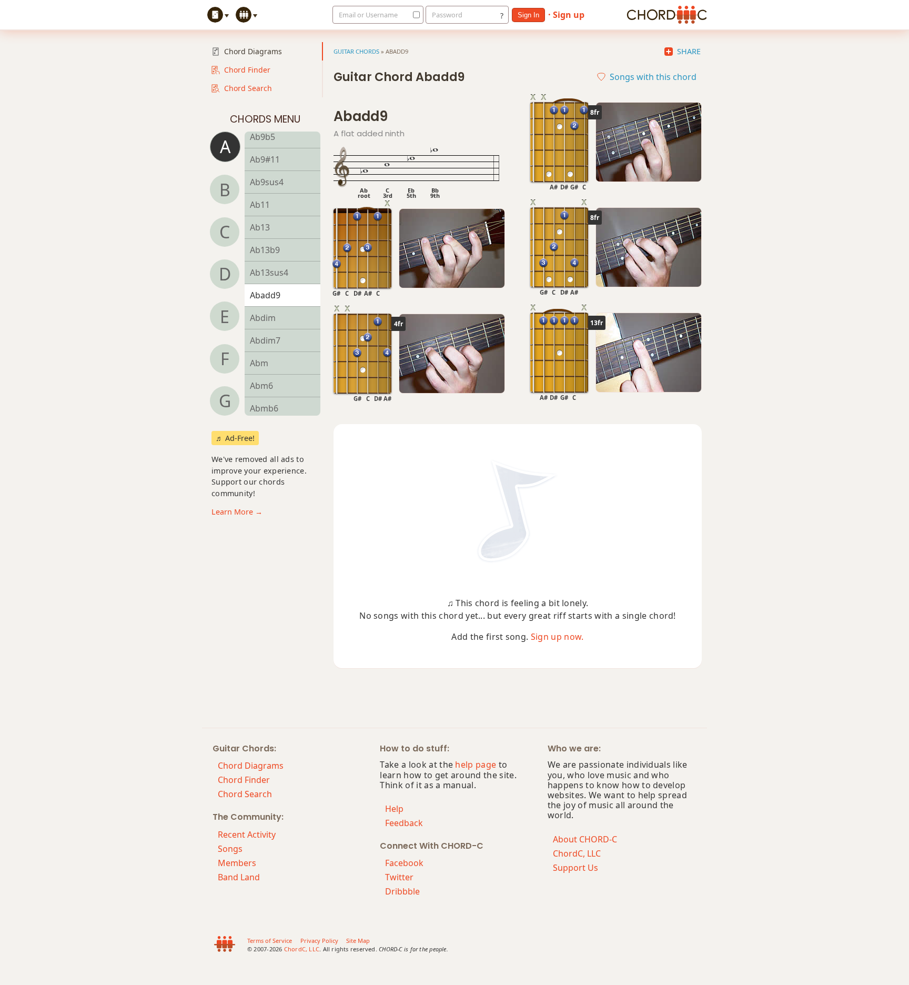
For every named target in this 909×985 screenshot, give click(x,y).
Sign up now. (557, 636)
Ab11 (260, 204)
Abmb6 (264, 408)
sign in (528, 15)
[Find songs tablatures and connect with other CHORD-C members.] (248, 15)
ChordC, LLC (577, 853)
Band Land (239, 877)
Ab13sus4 (269, 272)
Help (394, 809)
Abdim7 (265, 340)
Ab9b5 (262, 137)
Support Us (575, 867)
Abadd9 (265, 295)
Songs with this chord (653, 77)
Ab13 (260, 227)
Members (237, 863)
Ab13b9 (265, 250)
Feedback (404, 823)
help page (475, 764)
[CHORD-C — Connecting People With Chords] (667, 15)
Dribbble (402, 891)
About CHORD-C (585, 839)
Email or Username (368, 14)
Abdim (263, 318)
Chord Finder (247, 70)
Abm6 (261, 385)
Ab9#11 (265, 159)
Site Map (358, 940)
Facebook (404, 863)
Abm (259, 363)
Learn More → (236, 512)
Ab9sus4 (267, 182)
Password (447, 14)
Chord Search (248, 88)
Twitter (399, 877)
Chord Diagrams (253, 51)
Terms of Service (269, 940)
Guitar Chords (356, 51)
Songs (230, 849)
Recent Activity (247, 834)
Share (689, 51)
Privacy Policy (319, 940)
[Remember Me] (413, 14)
